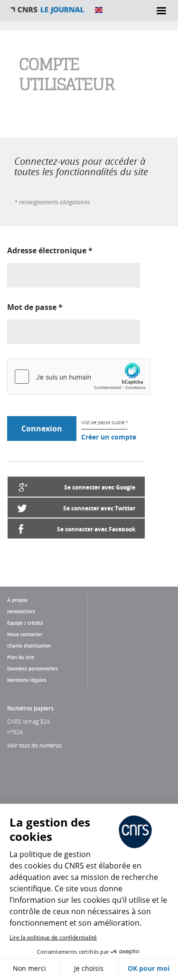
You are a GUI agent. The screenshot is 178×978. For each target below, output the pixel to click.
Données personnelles (32, 668)
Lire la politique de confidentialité (53, 937)
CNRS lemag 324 (28, 721)
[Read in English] (99, 10)
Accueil (47, 10)
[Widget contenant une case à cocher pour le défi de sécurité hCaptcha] (78, 377)
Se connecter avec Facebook (96, 529)
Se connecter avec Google (99, 487)
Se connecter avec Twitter (99, 508)
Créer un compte (108, 436)
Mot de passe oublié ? (104, 422)
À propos (17, 600)
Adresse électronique (50, 250)
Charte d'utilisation (29, 645)
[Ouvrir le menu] (161, 10)
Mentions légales (27, 680)
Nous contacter (24, 634)
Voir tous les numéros (34, 745)
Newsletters (21, 611)
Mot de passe (35, 307)
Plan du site (20, 657)
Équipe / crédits (25, 622)
